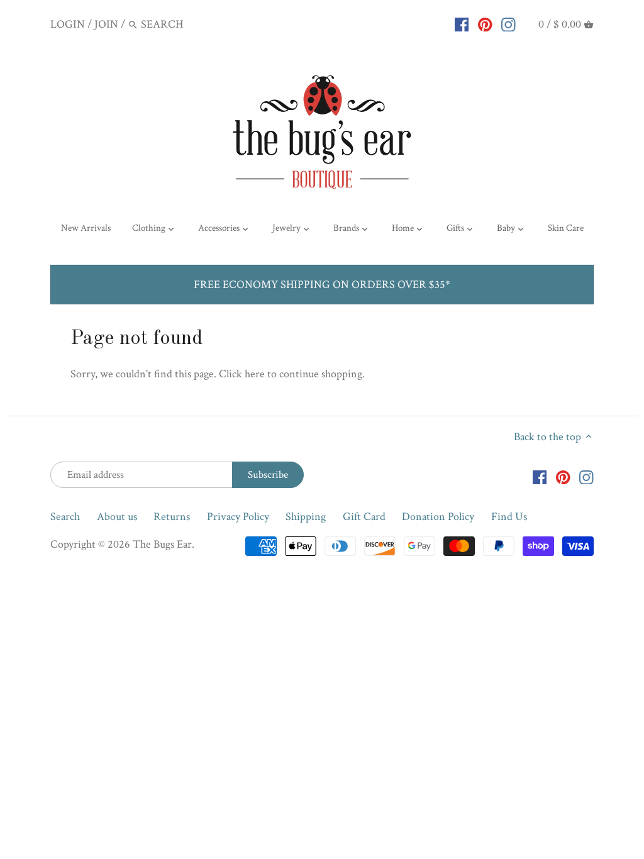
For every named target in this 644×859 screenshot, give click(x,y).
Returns (171, 516)
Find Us (509, 516)
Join (106, 24)
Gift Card (364, 516)
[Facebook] (462, 24)
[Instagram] (508, 24)
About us (117, 516)
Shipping (306, 516)
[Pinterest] (485, 24)
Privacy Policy (238, 516)
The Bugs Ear (162, 544)
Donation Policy (438, 516)
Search (65, 516)
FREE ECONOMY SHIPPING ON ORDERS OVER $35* (322, 284)
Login (67, 24)
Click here (242, 374)
